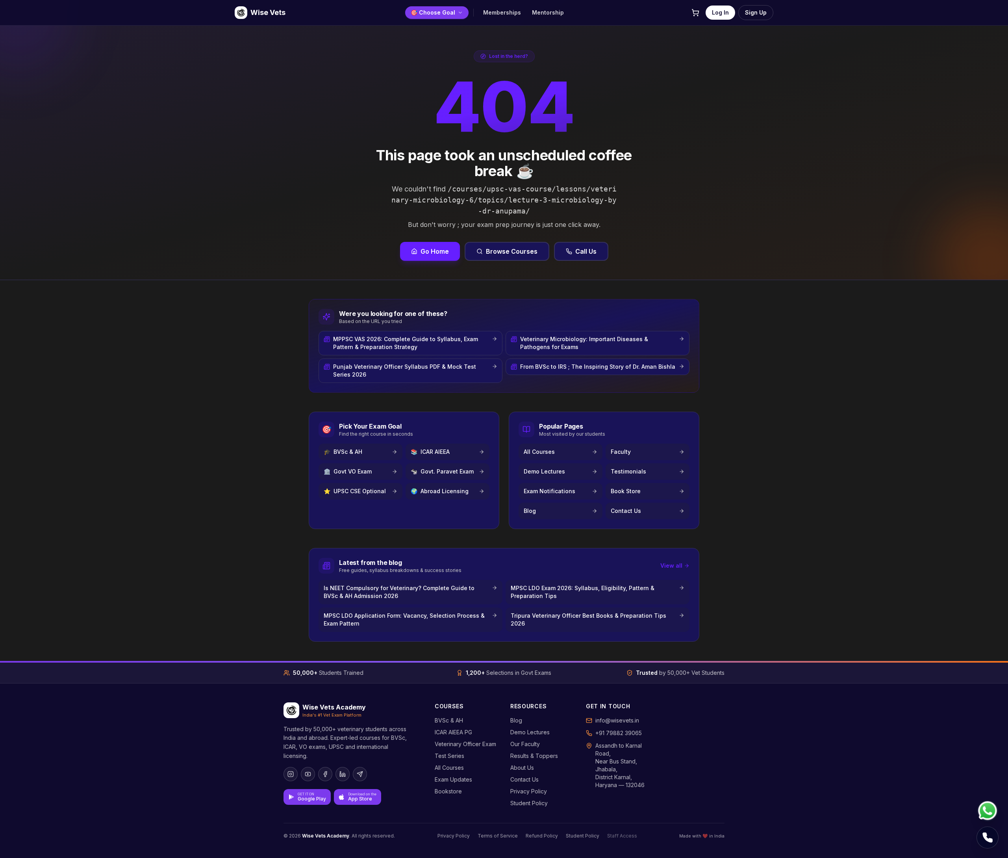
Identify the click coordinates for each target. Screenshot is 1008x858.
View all (671, 565)
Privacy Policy (528, 791)
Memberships (502, 12)
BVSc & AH (449, 720)
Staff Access (622, 836)
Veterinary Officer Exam (465, 744)
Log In (720, 12)
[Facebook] (325, 774)
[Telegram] (360, 774)
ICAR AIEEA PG (453, 732)
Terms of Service (498, 836)
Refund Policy (542, 836)
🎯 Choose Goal (433, 12)
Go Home (435, 251)
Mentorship (548, 12)
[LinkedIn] (342, 774)
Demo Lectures (530, 732)
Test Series (449, 755)
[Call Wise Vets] (987, 837)
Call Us (586, 251)
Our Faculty (525, 744)
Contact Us (524, 779)
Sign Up (756, 12)
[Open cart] (695, 13)
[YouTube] (308, 774)
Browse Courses (511, 251)
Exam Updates (453, 779)
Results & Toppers (534, 755)
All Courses (449, 767)
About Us (522, 767)
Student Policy (529, 803)
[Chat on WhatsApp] (987, 811)
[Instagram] (291, 774)
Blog (516, 720)
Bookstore (448, 791)
